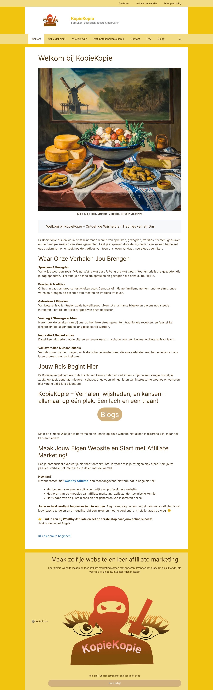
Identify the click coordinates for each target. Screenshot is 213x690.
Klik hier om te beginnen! (54, 536)
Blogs (161, 38)
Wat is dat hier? (57, 38)
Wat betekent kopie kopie (109, 38)
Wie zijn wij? (79, 38)
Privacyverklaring (172, 3)
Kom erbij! (115, 683)
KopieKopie (82, 18)
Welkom (36, 38)
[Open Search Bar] (180, 39)
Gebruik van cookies (146, 3)
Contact (135, 38)
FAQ (148, 38)
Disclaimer (124, 3)
